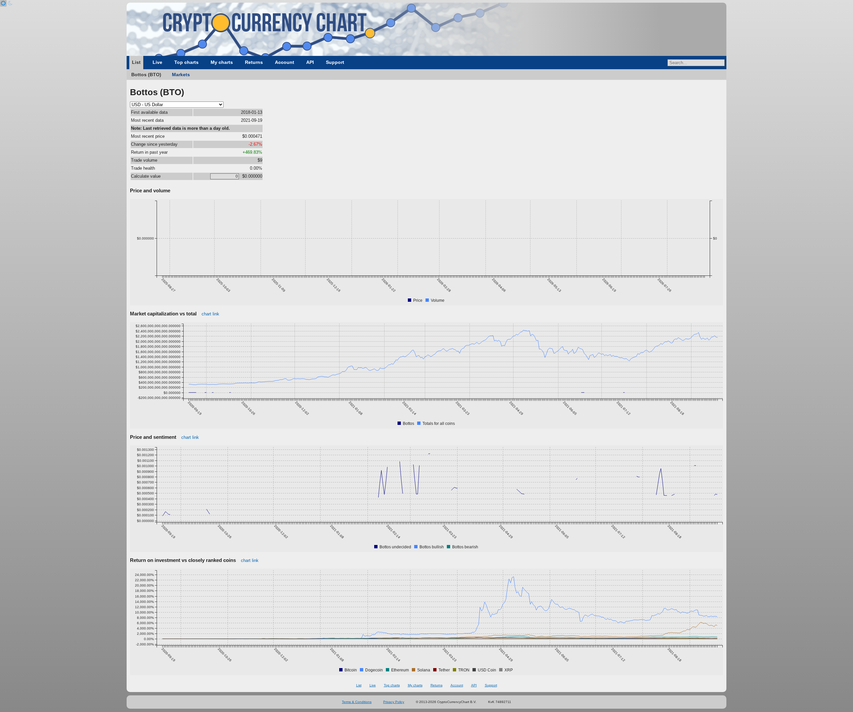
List (136, 62)
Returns (254, 62)
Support (335, 62)
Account (284, 62)
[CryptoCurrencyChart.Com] (426, 29)
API (310, 62)
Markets (181, 74)
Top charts (186, 62)
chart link (210, 313)
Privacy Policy (393, 702)
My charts (222, 62)
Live (157, 62)
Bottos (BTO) (146, 74)
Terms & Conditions (357, 702)
